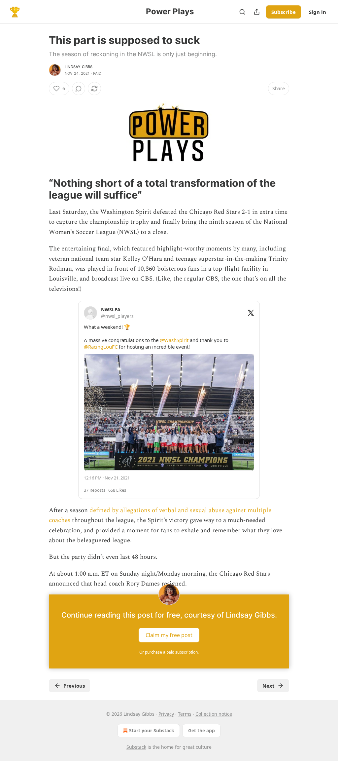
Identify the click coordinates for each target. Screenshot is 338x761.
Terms (184, 714)
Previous (74, 685)
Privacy (166, 714)
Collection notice (213, 714)
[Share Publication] (256, 12)
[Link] (39, 189)
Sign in (317, 12)
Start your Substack (151, 730)
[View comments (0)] (78, 88)
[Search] (242, 12)
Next (268, 685)
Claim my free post (169, 634)
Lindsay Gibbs (79, 66)
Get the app (201, 730)
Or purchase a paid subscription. (169, 652)
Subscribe (283, 12)
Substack (136, 747)
